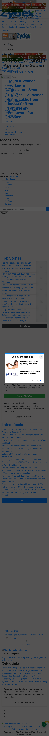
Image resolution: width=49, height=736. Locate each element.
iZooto (41, 381)
